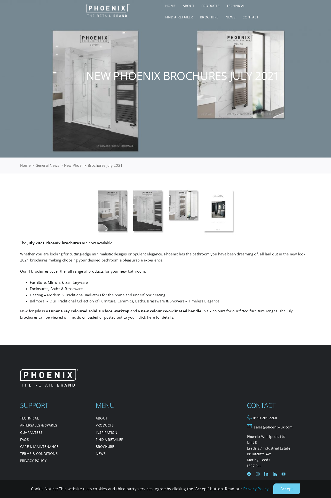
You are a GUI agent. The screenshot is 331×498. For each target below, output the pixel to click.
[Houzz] (275, 474)
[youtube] (283, 474)
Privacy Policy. (256, 488)
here (151, 317)
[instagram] (258, 474)
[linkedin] (266, 474)
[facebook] (249, 474)
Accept (286, 488)
